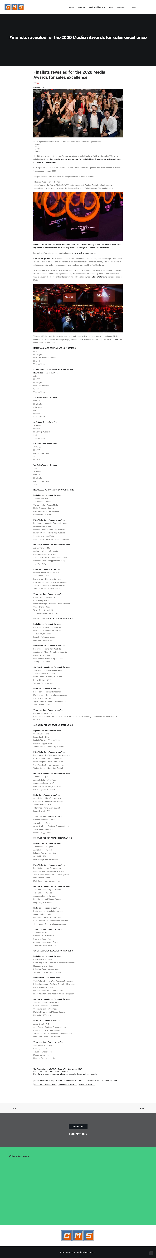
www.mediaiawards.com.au (85, 253)
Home (71, 7)
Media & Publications (97, 7)
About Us (81, 7)
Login (134, 7)
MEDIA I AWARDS (61, 1072)
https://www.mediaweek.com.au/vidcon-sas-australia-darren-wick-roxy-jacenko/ (65, 1074)
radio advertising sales (67, 1084)
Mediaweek (39, 88)
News (111, 7)
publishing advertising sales (45, 1084)
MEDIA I (50, 1072)
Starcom (114, 339)
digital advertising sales (43, 1081)
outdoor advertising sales (89, 1081)
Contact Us (121, 7)
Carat (81, 339)
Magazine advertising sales (65, 1081)
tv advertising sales (86, 1084)
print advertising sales (110, 1081)
